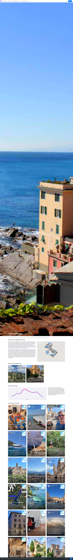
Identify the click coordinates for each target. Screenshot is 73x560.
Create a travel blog (25, 1)
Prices (20, 1)
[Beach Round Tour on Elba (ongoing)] (36, 496)
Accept (71, 558)
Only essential (66, 558)
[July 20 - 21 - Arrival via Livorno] (17, 523)
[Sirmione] (56, 417)
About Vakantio (46, 337)
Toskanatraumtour (14, 458)
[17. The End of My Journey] (56, 523)
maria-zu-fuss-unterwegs (35, 511)
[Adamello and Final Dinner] (17, 417)
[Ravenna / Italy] (56, 496)
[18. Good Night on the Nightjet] (36, 523)
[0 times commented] (44, 415)
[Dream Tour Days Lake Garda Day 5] (36, 470)
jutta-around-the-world (54, 485)
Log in (70, 1)
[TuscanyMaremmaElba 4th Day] (17, 470)
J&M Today (13, 432)
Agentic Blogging (15, 1)
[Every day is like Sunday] (36, 444)
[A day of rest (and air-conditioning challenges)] (56, 444)
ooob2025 (13, 511)
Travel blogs (9, 1)
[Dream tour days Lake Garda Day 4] (56, 470)
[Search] (67, 1)
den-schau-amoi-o (34, 485)
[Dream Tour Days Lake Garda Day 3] (17, 496)
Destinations (5, 1)
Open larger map (40, 342)
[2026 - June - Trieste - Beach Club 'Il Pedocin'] (36, 417)
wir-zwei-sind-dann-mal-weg (36, 538)
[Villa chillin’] (17, 444)
